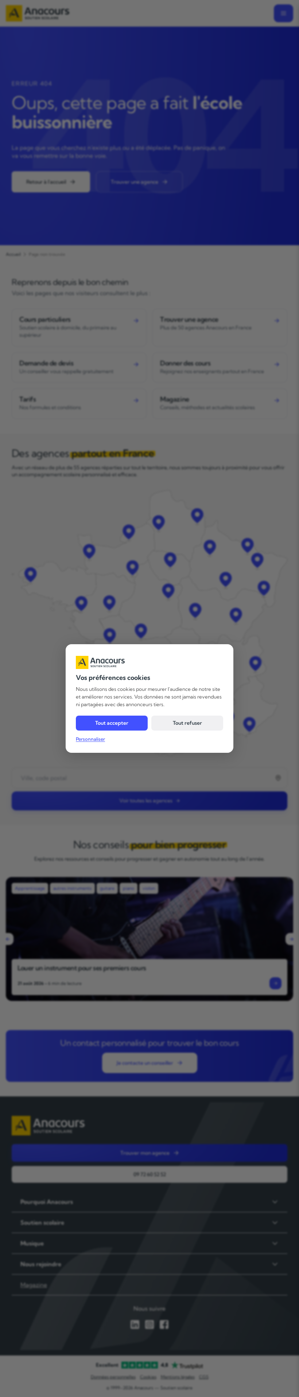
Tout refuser (187, 723)
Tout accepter (111, 723)
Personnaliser (90, 739)
